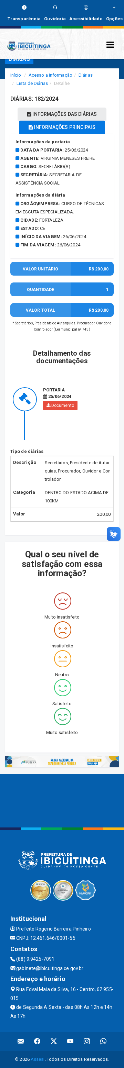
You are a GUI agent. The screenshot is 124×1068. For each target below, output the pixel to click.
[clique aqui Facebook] (37, 1041)
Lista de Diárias (32, 83)
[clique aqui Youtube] (70, 1041)
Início (15, 75)
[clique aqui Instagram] (87, 1041)
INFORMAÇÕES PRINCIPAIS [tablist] (64, 127)
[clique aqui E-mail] (21, 1041)
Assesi (38, 1059)
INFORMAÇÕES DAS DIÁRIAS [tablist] (63, 114)
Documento (62, 405)
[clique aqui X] (54, 1041)
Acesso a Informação (50, 75)
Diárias (86, 75)
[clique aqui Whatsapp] (103, 1041)
